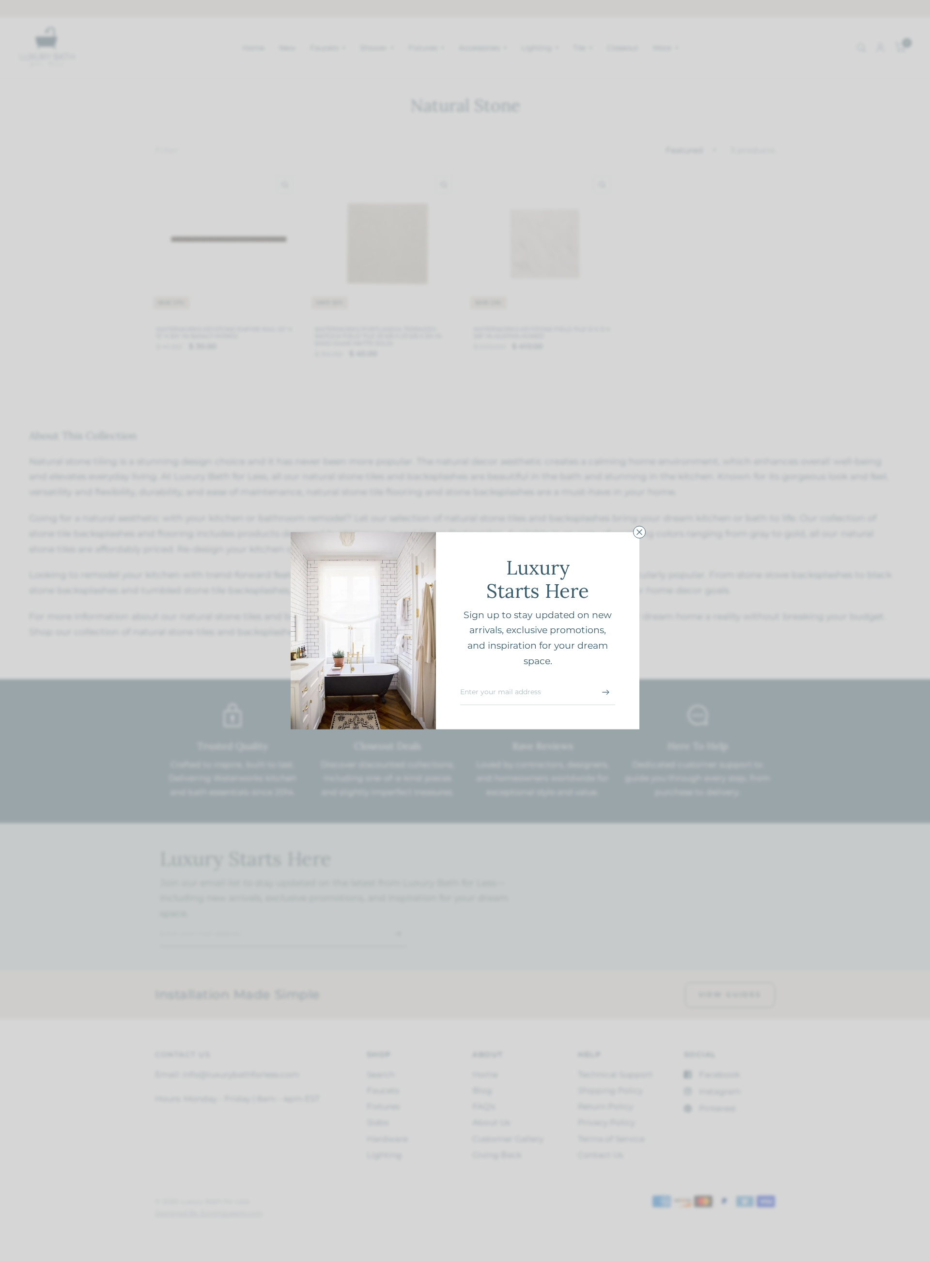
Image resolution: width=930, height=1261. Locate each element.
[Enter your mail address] (605, 692)
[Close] (639, 532)
